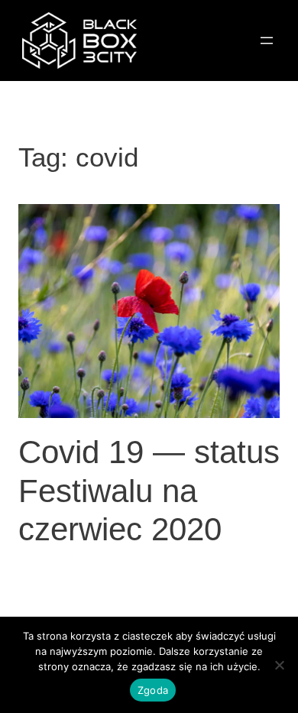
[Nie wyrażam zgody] (279, 664)
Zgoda (153, 690)
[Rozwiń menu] (267, 40)
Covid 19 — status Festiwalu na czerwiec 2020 (149, 490)
